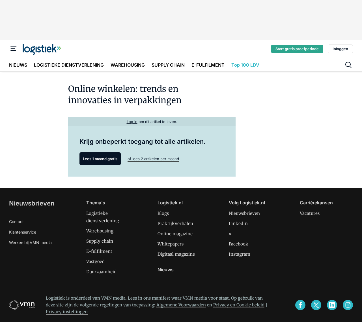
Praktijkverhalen (175, 223)
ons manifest (156, 298)
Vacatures (310, 213)
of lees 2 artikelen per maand (153, 158)
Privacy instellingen (67, 311)
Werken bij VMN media (30, 242)
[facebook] (300, 305)
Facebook (238, 244)
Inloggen (340, 48)
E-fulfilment (99, 251)
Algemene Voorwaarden (181, 305)
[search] (348, 65)
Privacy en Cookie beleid (238, 305)
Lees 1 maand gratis (100, 158)
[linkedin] (332, 305)
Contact (16, 221)
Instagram (239, 254)
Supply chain (99, 241)
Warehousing (99, 231)
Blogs (163, 213)
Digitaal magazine (176, 254)
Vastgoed (95, 261)
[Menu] (13, 48)
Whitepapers (171, 244)
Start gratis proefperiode (297, 48)
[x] (316, 305)
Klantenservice (22, 232)
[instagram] (348, 305)
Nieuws (166, 269)
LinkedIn (238, 223)
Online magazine (175, 233)
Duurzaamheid (101, 271)
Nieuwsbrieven (31, 203)
